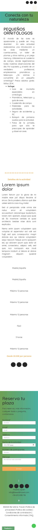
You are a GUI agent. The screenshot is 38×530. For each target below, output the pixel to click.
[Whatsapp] (11, 486)
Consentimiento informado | (17, 515)
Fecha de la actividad (11, 442)
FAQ (31, 515)
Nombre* (6, 420)
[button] (34, 8)
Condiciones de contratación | (19, 512)
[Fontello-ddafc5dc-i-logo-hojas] (35, 2)
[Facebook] (27, 2)
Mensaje (6, 457)
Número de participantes (13, 450)
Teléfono (6, 435)
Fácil (19, 326)
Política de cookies (24, 510)
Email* (5, 427)
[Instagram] (31, 2)
